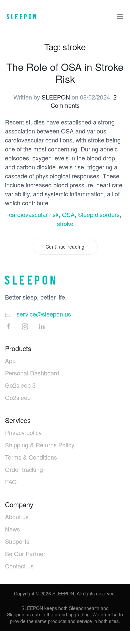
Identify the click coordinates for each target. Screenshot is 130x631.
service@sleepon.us (44, 314)
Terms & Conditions (31, 457)
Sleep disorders (99, 214)
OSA (68, 214)
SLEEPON (56, 97)
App (10, 360)
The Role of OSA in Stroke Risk (65, 73)
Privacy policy (23, 432)
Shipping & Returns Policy (39, 444)
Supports (17, 541)
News (12, 529)
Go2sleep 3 (20, 385)
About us (17, 516)
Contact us (19, 565)
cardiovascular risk (34, 214)
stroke (65, 223)
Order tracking (24, 469)
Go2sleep (18, 397)
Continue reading (65, 246)
